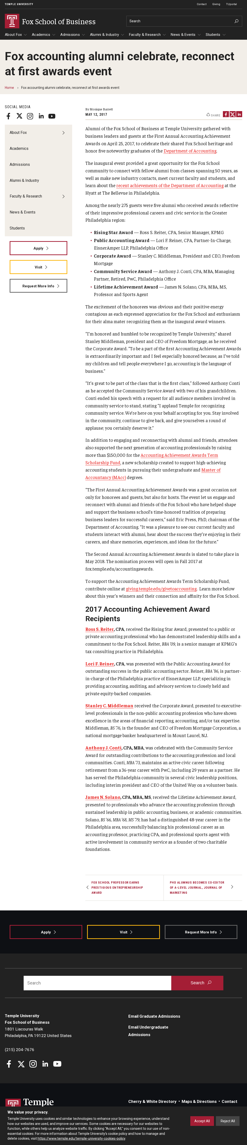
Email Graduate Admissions (154, 1016)
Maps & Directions (199, 1101)
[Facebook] (8, 116)
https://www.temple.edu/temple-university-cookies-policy (81, 1138)
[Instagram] (30, 116)
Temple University (19, 4)
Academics (41, 34)
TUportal (231, 4)
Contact (201, 4)
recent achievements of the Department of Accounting (170, 185)
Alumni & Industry (104, 34)
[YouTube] (51, 116)
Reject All (228, 1121)
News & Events (183, 34)
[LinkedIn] (41, 116)
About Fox (13, 34)
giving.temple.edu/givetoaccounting (161, 588)
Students (213, 34)
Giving (216, 4)
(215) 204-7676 (19, 1049)
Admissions (70, 34)
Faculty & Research (145, 34)
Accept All (202, 1121)
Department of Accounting (190, 150)
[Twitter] (19, 116)
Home (9, 88)
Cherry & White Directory (152, 1101)
